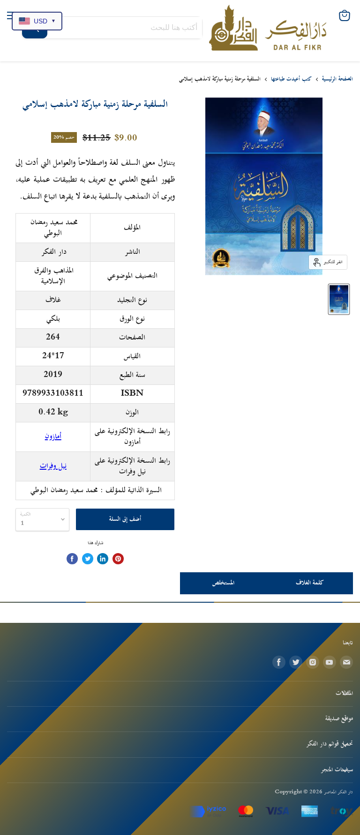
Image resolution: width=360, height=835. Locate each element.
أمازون (53, 436)
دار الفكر (54, 252)
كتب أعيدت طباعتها (291, 79)
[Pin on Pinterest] (118, 558)
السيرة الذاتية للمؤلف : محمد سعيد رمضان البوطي (96, 490)
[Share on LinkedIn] (102, 558)
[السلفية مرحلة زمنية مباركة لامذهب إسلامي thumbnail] (339, 299)
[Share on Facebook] (72, 558)
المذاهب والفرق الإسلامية (54, 276)
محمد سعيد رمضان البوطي (54, 227)
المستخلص (223, 583)
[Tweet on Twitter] (87, 558)
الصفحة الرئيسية (337, 79)
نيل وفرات (53, 466)
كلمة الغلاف (310, 583)
